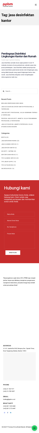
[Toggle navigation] (31, 4)
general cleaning (15, 60)
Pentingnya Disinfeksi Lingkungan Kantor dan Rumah (19, 55)
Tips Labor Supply (7, 161)
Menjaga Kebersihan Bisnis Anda (12, 103)
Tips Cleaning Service (8, 158)
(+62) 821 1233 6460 (9, 406)
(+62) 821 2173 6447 (9, 408)
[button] (34, 428)
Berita (3, 137)
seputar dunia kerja (8, 154)
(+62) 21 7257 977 (8, 389)
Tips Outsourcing (7, 165)
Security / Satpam (7, 151)
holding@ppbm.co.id (9, 399)
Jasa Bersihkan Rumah (8, 140)
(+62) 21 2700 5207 (9, 391)
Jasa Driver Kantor (8, 147)
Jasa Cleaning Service (8, 144)
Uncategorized (6, 168)
